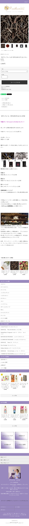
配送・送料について (17, 513)
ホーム (2, 50)
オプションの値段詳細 (5, 86)
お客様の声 (3, 365)
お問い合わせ (3, 509)
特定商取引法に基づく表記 (6, 89)
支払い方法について (10, 513)
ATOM (18, 516)
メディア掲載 (3, 368)
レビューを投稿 (4, 99)
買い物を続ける (4, 106)
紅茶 (12, 50)
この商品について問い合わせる (7, 104)
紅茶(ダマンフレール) (7, 50)
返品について (3, 87)
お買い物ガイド (4, 359)
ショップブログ (12, 516)
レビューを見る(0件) (5, 98)
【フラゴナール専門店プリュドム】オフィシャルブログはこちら (14, 500)
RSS (16, 516)
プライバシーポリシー (15, 514)
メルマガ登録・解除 (23, 514)
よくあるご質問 (4, 362)
